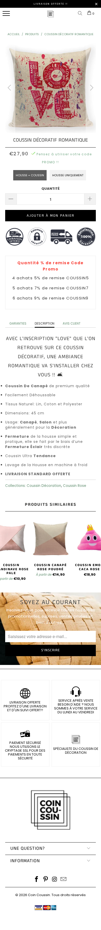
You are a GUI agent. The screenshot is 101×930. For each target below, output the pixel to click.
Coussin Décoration (44, 485)
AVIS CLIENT (72, 323)
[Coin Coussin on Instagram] (55, 879)
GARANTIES (17, 323)
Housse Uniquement (67, 175)
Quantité (50, 188)
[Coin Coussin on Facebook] (37, 879)
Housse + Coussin (30, 175)
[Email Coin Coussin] (64, 879)
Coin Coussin (39, 894)
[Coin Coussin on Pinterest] (46, 879)
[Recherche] (81, 13)
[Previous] (10, 87)
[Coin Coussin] (50, 16)
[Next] (91, 87)
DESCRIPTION (44, 323)
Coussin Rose (74, 485)
